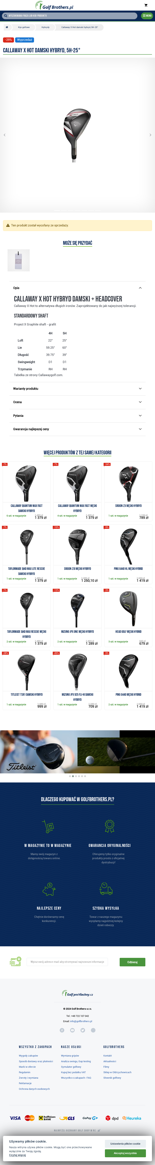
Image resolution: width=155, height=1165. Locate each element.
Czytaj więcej (17, 1154)
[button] (8, 135)
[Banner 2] (73, 776)
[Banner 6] (85, 776)
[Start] (8, 27)
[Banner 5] (82, 776)
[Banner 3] (76, 776)
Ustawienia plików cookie (125, 1143)
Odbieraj (132, 962)
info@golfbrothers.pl (81, 1021)
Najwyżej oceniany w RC (75, 1130)
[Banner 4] (79, 776)
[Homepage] (54, 5)
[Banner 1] (70, 776)
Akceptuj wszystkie (125, 1153)
